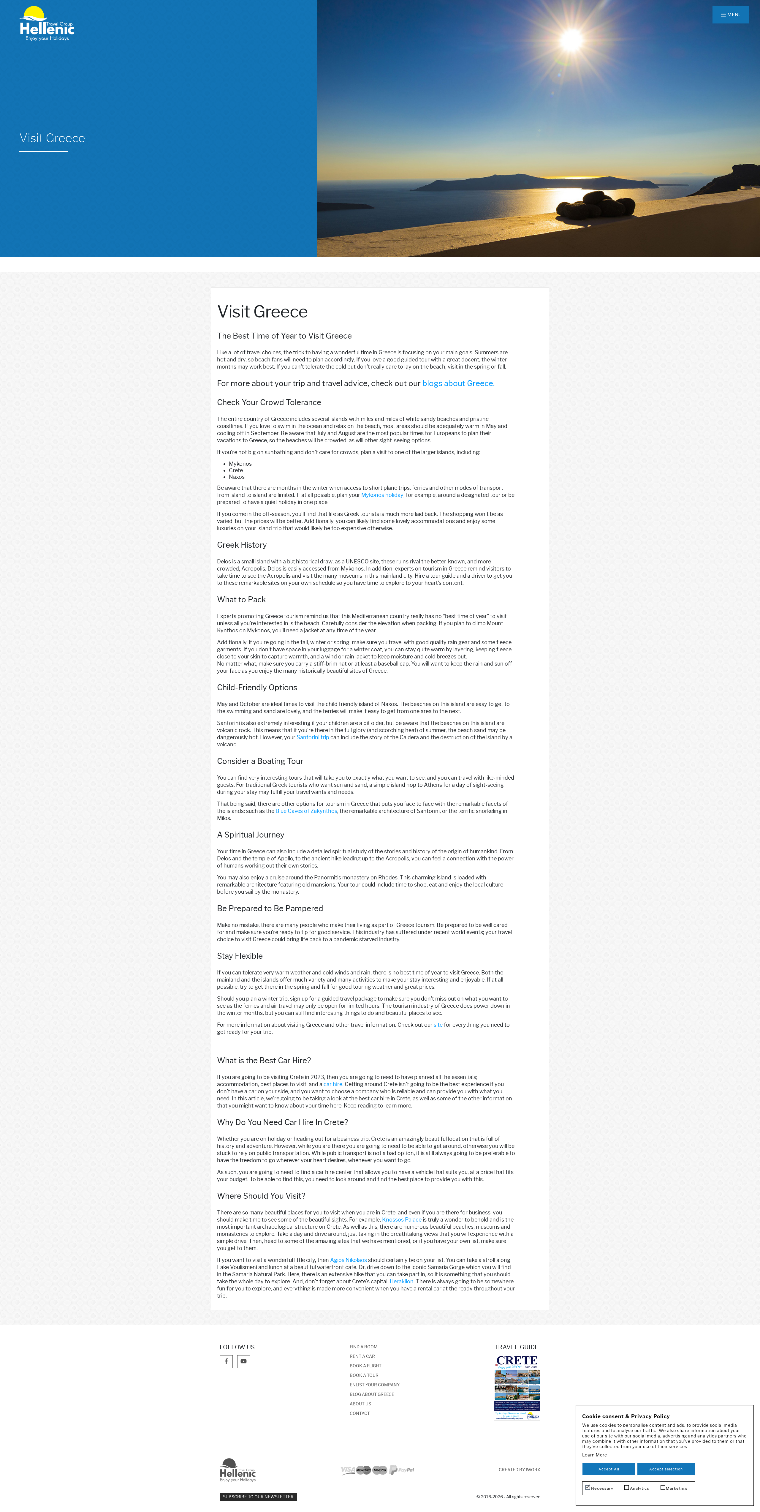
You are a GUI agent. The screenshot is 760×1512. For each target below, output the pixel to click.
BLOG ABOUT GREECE (372, 1394)
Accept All (608, 1469)
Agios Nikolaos (348, 1260)
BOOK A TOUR (364, 1375)
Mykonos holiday (382, 495)
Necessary (602, 1488)
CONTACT (360, 1413)
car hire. (333, 1084)
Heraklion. (402, 1281)
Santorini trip (313, 737)
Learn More (594, 1455)
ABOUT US (360, 1404)
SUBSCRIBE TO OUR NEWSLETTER (258, 1497)
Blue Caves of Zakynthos (306, 811)
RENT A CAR (362, 1356)
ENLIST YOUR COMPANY (375, 1385)
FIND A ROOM (364, 1347)
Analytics (639, 1488)
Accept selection (666, 1469)
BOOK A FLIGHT (365, 1366)
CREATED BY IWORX (519, 1469)
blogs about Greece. (458, 383)
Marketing (676, 1488)
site (438, 1025)
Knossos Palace (402, 1219)
